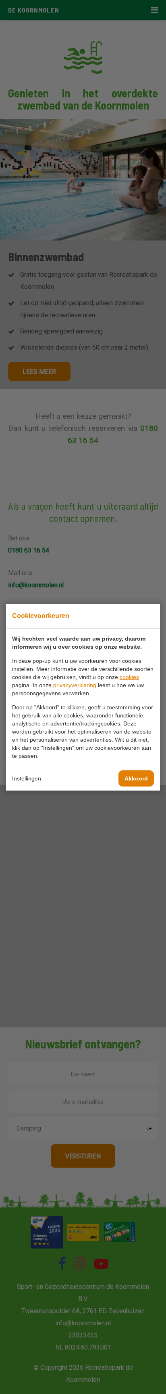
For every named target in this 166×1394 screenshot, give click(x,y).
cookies (129, 677)
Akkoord (136, 778)
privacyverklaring (74, 685)
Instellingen (26, 778)
